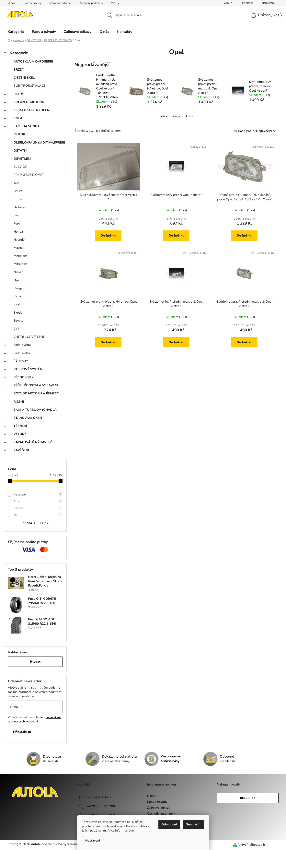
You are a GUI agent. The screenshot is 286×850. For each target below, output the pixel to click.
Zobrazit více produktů (175, 116)
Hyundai (19, 240)
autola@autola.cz (99, 797)
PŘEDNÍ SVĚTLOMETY (30, 175)
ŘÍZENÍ (19, 402)
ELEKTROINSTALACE (30, 86)
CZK (227, 3)
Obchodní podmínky (91, 3)
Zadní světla (22, 345)
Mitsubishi (21, 264)
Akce (37, 501)
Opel (17, 280)
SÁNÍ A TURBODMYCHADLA (35, 410)
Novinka (37, 508)
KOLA (18, 118)
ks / (247, 798)
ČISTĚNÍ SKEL (24, 78)
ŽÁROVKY (21, 361)
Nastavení (92, 840)
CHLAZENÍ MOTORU (29, 102)
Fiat (16, 215)
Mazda (18, 248)
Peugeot (20, 288)
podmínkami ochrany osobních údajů (34, 719)
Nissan (18, 272)
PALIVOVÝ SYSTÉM (28, 369)
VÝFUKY (20, 434)
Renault (19, 296)
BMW (18, 191)
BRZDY (19, 69)
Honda (18, 231)
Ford (17, 223)
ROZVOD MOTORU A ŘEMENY (36, 393)
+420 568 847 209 (101, 806)
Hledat (35, 661)
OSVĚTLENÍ (22, 159)
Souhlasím (193, 824)
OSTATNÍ (20, 150)
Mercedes (21, 256)
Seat (17, 304)
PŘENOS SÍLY (24, 377)
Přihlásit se (22, 732)
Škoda (18, 312)
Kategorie (19, 53)
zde (131, 830)
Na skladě (37, 494)
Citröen (19, 199)
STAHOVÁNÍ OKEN (28, 418)
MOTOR (19, 134)
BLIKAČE (20, 167)
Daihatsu (20, 207)
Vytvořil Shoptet (250, 845)
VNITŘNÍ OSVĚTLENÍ (29, 337)
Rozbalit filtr (34, 523)
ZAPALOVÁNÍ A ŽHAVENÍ (33, 442)
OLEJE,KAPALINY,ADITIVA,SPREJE (39, 142)
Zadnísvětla (22, 353)
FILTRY (19, 94)
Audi (17, 183)
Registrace (268, 3)
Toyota (18, 321)
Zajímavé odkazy (60, 3)
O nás (11, 3)
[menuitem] (16, 31)
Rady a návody (32, 3)
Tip (37, 515)
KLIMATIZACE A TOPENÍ (32, 110)
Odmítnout (169, 824)
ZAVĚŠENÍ (21, 450)
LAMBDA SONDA (27, 126)
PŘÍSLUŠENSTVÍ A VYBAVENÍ (36, 385)
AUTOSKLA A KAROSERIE (33, 61)
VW (16, 329)
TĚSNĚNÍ (20, 426)
